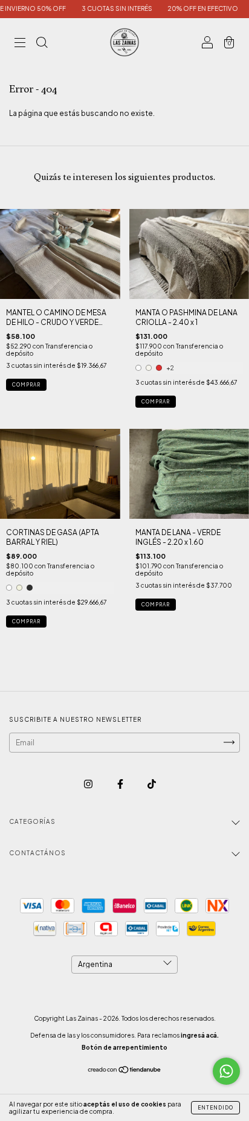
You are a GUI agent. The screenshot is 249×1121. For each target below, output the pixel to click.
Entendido (215, 1108)
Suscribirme (124, 195)
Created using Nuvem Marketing (125, 234)
